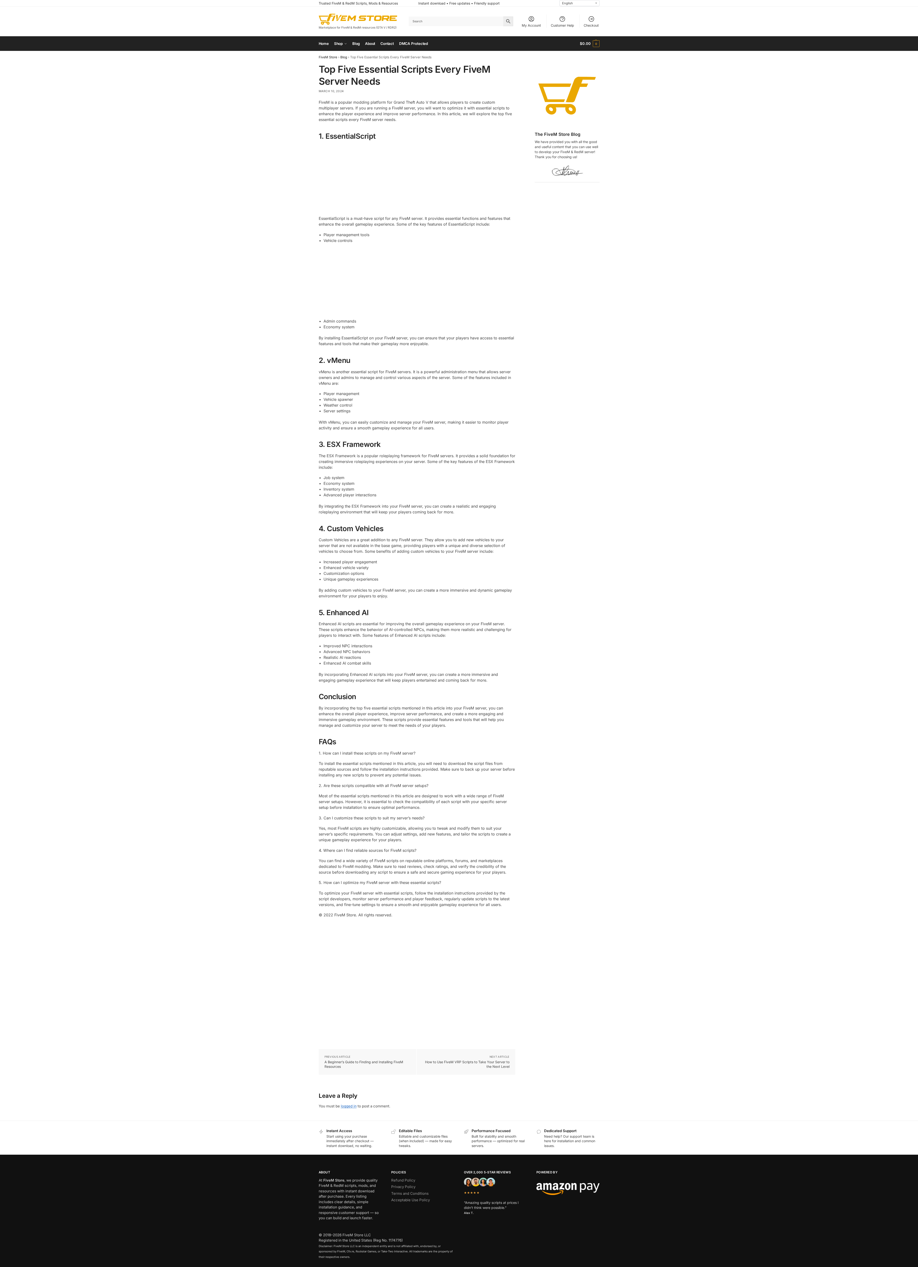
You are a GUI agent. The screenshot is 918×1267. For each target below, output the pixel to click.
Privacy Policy (403, 1186)
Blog (343, 57)
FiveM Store (328, 57)
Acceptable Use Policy (410, 1200)
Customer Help (562, 25)
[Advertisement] (417, 178)
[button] (589, 43)
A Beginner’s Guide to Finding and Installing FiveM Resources (363, 1064)
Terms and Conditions (410, 1193)
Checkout (591, 25)
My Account (531, 25)
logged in (349, 1106)
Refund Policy (403, 1180)
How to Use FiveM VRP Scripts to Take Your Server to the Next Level (467, 1064)
